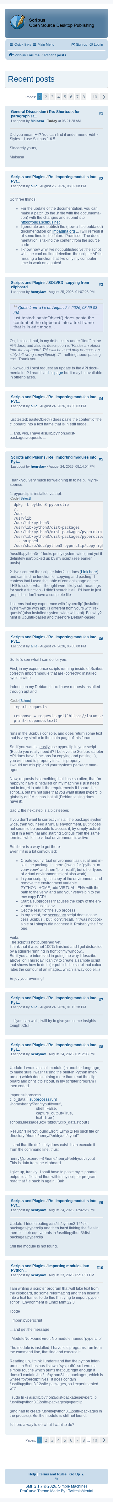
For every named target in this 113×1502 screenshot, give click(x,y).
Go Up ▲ (76, 1474)
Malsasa (37, 121)
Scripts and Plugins (28, 177)
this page (55, 373)
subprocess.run (43, 1099)
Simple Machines (73, 1486)
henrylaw (38, 292)
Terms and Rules (53, 1474)
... (89, 97)
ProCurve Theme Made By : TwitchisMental (56, 1491)
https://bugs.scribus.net (40, 222)
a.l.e (34, 186)
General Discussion (28, 112)
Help (32, 1474)
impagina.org (63, 231)
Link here (89, 572)
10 (95, 97)
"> (56, 1479)
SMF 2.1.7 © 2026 (40, 1486)
